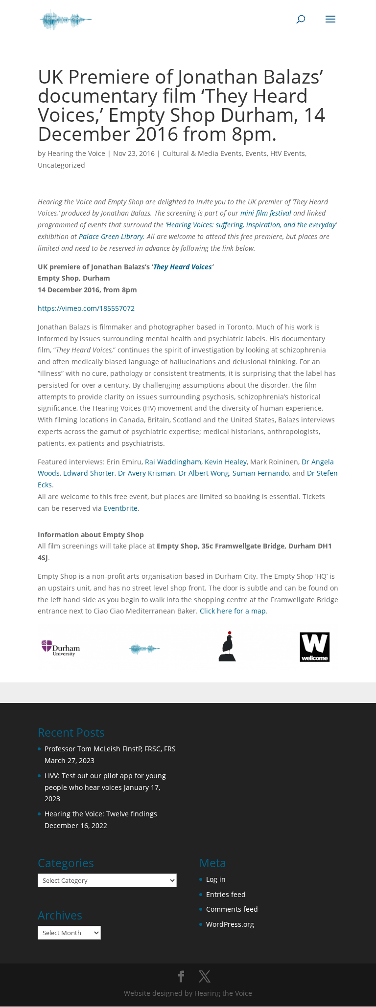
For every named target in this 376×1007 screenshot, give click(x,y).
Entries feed (226, 894)
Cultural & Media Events (202, 153)
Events (256, 153)
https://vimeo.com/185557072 (86, 308)
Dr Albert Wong (204, 473)
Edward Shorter (89, 473)
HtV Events (287, 153)
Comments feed (232, 909)
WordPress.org (230, 924)
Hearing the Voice (76, 153)
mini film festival (265, 213)
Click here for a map (233, 610)
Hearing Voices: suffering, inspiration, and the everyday (250, 224)
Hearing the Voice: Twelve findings (101, 813)
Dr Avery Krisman (146, 473)
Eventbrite (121, 508)
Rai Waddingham (173, 461)
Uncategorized (61, 165)
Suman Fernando (261, 473)
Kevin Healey (226, 461)
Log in (216, 879)
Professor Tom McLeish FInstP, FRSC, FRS (110, 748)
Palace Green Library (111, 236)
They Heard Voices (182, 266)
